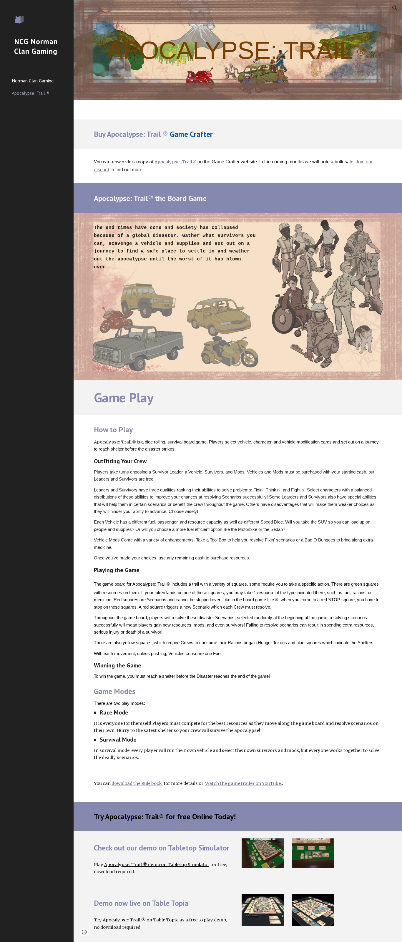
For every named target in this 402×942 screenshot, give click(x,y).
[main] (238, 50)
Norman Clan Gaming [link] (33, 81)
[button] (395, 8)
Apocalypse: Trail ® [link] (30, 93)
